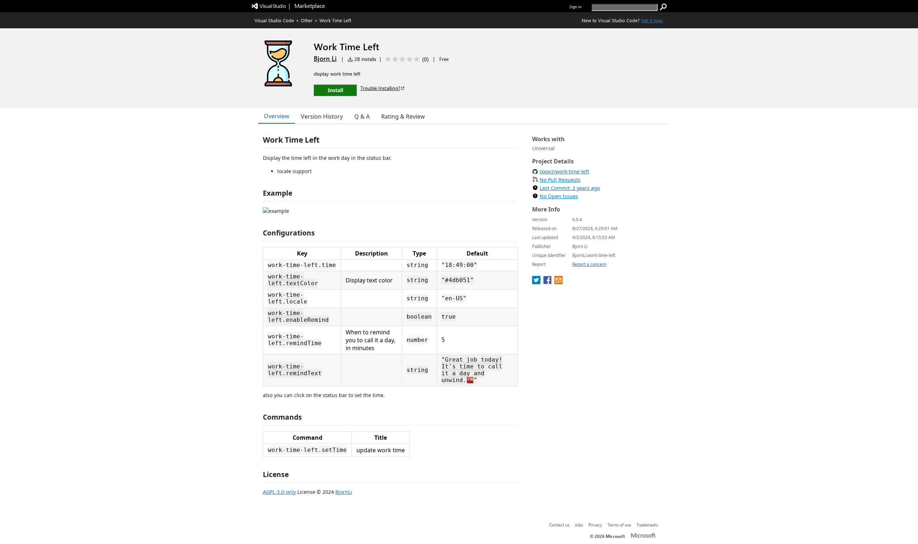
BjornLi (343, 491)
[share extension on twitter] (537, 282)
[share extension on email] (558, 282)
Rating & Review (403, 116)
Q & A (362, 116)
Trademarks (647, 525)
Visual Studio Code (274, 20)
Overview (276, 116)
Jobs (579, 525)
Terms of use (619, 525)
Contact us (559, 525)
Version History (322, 116)
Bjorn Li (325, 58)
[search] (663, 7)
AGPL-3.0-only (279, 491)
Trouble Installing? (380, 88)
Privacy (595, 525)
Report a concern (589, 264)
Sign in (575, 6)
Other (307, 20)
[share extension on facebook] (548, 282)
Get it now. (652, 20)
